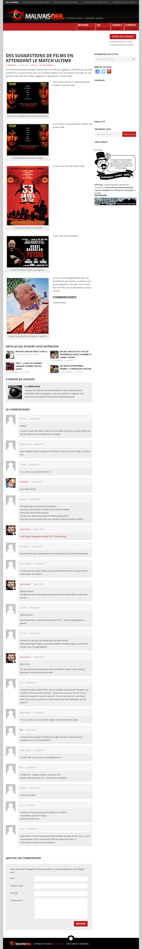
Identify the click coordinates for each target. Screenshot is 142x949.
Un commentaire (22, 355)
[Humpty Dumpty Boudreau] (28, 333)
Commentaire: (16, 900)
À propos (131, 26)
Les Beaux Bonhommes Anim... (96, 2)
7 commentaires (56, 360)
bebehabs (24, 482)
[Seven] (28, 113)
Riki (21, 730)
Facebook (97, 71)
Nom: (13, 878)
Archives (86, 26)
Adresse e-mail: (17, 885)
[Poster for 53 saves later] (28, 224)
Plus (132, 45)
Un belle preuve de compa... (66, 2)
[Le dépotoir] (115, 204)
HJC (103, 26)
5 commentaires (66, 372)
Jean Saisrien (25, 529)
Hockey (34, 65)
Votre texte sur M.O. (123, 36)
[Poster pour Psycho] (28, 267)
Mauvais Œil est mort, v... (125, 2)
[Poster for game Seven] (28, 155)
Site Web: (14, 893)
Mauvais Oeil (58, 944)
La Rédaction (11, 65)
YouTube (109, 71)
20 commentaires (46, 65)
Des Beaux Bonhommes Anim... (36, 2)
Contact (117, 26)
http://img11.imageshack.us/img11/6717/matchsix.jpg (43, 536)
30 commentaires (12, 372)
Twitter (103, 71)
